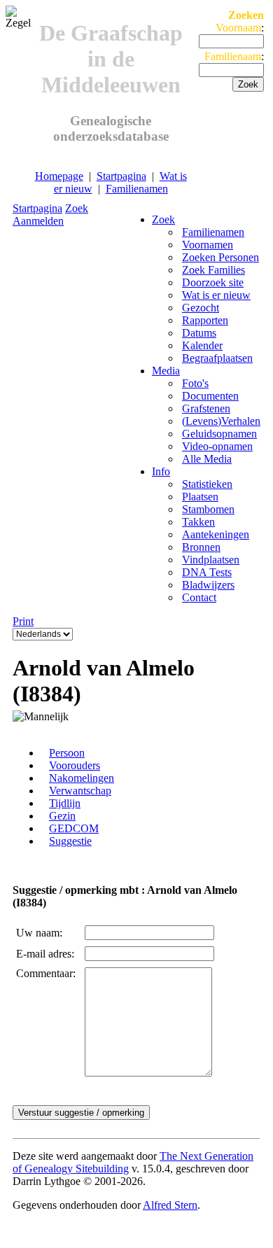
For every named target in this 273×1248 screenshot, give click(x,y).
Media (166, 371)
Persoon (67, 753)
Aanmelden (38, 221)
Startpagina (121, 176)
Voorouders (74, 765)
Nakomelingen (81, 778)
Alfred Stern (170, 1205)
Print (23, 621)
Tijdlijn (64, 803)
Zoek (76, 208)
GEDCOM (74, 828)
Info (161, 471)
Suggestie (70, 841)
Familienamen (137, 189)
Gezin (62, 816)
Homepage (59, 176)
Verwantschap (80, 791)
